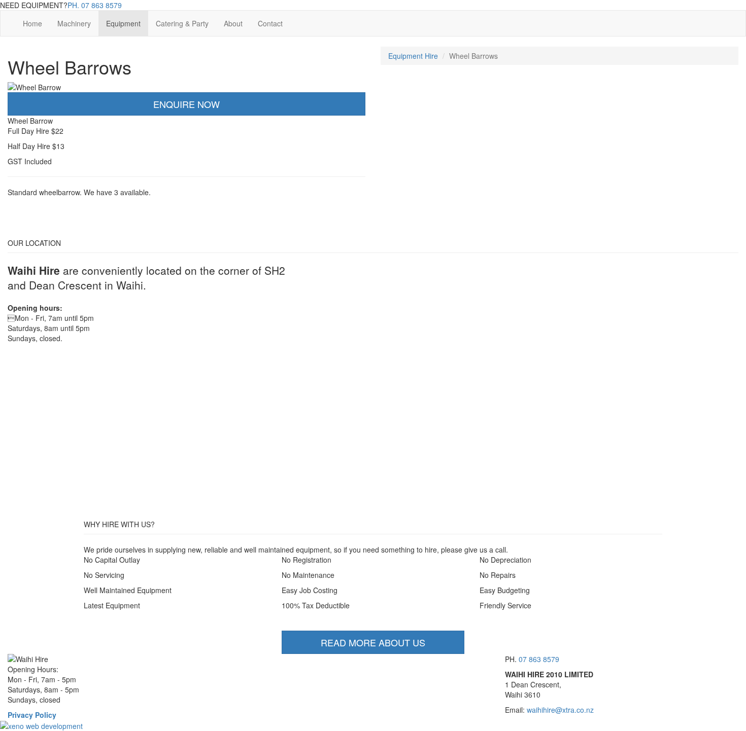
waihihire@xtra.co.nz (560, 710)
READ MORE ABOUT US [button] (373, 642)
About (233, 23)
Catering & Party (182, 23)
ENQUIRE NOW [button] (186, 104)
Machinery (74, 23)
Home (32, 23)
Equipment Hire (413, 56)
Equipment (123, 23)
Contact (270, 23)
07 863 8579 (94, 5)
